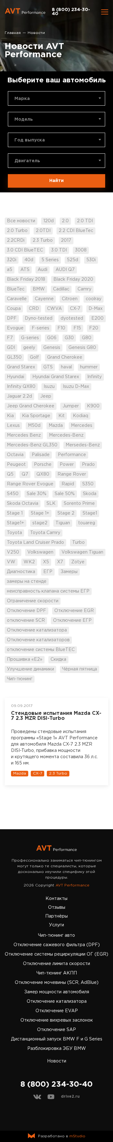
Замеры (69, 572)
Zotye (77, 562)
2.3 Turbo (43, 240)
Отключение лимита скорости (56, 964)
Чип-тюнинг (19, 679)
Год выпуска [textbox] (29, 140)
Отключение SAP (56, 1030)
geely (29, 348)
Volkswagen (40, 552)
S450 (13, 494)
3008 (81, 250)
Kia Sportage (36, 416)
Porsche (42, 464)
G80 (86, 338)
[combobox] (56, 98)
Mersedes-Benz (83, 445)
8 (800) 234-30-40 (71, 12)
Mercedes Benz (24, 435)
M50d (34, 426)
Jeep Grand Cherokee (30, 406)
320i (11, 260)
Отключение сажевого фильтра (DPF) (56, 945)
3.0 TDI (59, 250)
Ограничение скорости (32, 601)
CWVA (54, 309)
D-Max (96, 309)
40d (28, 260)
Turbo (78, 542)
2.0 (65, 221)
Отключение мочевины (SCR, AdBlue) (57, 983)
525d (72, 260)
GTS (48, 367)
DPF (12, 318)
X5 (46, 562)
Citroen (70, 299)
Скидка (58, 659)
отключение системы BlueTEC (41, 650)
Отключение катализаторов (38, 640)
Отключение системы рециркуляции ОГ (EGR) (56, 954)
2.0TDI (43, 231)
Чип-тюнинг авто (56, 935)
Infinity (94, 377)
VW (11, 562)
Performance (72, 455)
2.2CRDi (15, 240)
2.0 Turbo (17, 231)
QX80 (42, 474)
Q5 (10, 474)
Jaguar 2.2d (19, 396)
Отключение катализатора (37, 630)
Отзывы (56, 907)
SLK (51, 503)
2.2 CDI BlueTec (76, 231)
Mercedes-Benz (66, 435)
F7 (10, 338)
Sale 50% (65, 494)
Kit (61, 416)
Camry (84, 289)
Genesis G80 (82, 348)
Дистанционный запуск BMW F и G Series (56, 1039)
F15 (77, 328)
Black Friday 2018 (26, 279)
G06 (51, 338)
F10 (61, 328)
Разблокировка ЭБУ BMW (56, 1049)
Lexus (13, 426)
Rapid (68, 484)
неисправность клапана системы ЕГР (48, 591)
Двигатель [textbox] (27, 161)
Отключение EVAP (56, 1011)
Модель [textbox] (23, 119)
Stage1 (90, 513)
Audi (42, 270)
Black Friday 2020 (73, 279)
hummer (89, 367)
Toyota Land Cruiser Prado (35, 542)
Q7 (25, 474)
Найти (56, 181)
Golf (34, 357)
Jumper (70, 406)
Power (67, 464)
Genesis (51, 348)
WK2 (29, 562)
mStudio (77, 1136)
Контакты (56, 899)
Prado (88, 464)
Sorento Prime (79, 503)
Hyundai (15, 377)
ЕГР (47, 572)
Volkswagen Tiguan (82, 552)
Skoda (89, 494)
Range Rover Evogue (30, 484)
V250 (13, 552)
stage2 (39, 523)
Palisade (41, 455)
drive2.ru (70, 1096)
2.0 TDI (85, 221)
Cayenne (44, 299)
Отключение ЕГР (72, 620)
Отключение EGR (74, 611)
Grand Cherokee (64, 357)
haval (66, 367)
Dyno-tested (38, 318)
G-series (30, 338)
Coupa (14, 309)
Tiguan (63, 523)
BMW (39, 289)
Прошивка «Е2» (24, 659)
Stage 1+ (40, 513)
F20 (93, 328)
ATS (25, 270)
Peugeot (16, 464)
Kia (10, 416)
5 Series (50, 260)
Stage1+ (15, 523)
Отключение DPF (26, 611)
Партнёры (56, 916)
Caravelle (17, 299)
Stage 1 (15, 513)
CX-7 (75, 309)
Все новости (21, 221)
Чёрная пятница (79, 669)
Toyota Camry (45, 533)
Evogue (15, 328)
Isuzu (49, 387)
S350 (88, 484)
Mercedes (81, 426)
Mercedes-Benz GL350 (32, 445)
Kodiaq (80, 416)
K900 (93, 406)
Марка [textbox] (22, 99)
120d (48, 221)
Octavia (15, 455)
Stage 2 (65, 513)
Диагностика (21, 572)
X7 (60, 562)
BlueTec (15, 289)
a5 (9, 270)
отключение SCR (26, 620)
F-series (40, 328)
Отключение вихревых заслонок (56, 1020)
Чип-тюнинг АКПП (56, 973)
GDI (11, 348)
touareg (86, 523)
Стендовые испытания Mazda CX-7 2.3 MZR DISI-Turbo (56, 716)
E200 (97, 318)
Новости (56, 1061)
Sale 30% (36, 494)
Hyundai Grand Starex (55, 377)
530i (91, 260)
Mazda (56, 426)
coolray (93, 299)
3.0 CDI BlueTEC (25, 250)
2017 (66, 240)
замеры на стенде (26, 581)
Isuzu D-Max (76, 387)
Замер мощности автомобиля (56, 992)
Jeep (45, 396)
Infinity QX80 (21, 387)
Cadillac (61, 289)
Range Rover (71, 474)
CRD (34, 309)
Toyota (14, 533)
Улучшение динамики (30, 669)
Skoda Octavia (22, 503)
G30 (69, 338)
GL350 (14, 357)
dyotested (72, 318)
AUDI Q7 (65, 270)
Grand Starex (21, 367)
